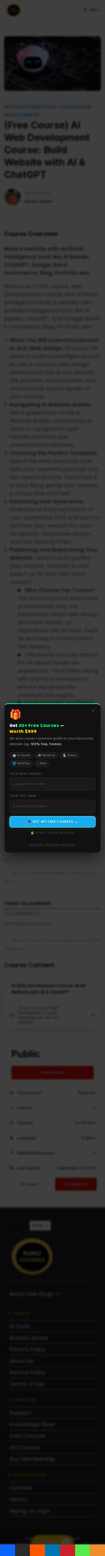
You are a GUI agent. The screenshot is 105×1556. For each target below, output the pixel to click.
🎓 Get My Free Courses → (52, 822)
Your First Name (23, 796)
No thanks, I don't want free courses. (52, 845)
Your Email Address (25, 774)
